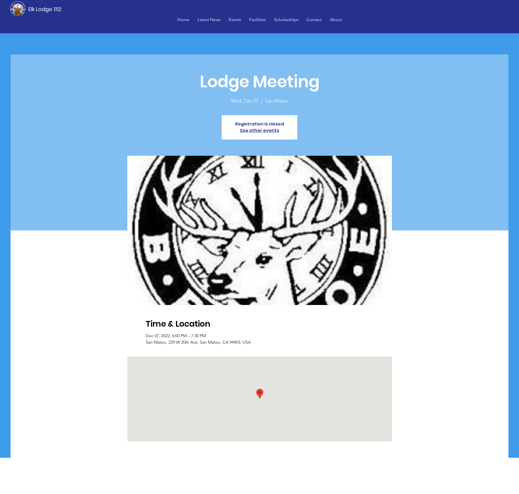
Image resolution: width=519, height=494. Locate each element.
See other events (259, 130)
